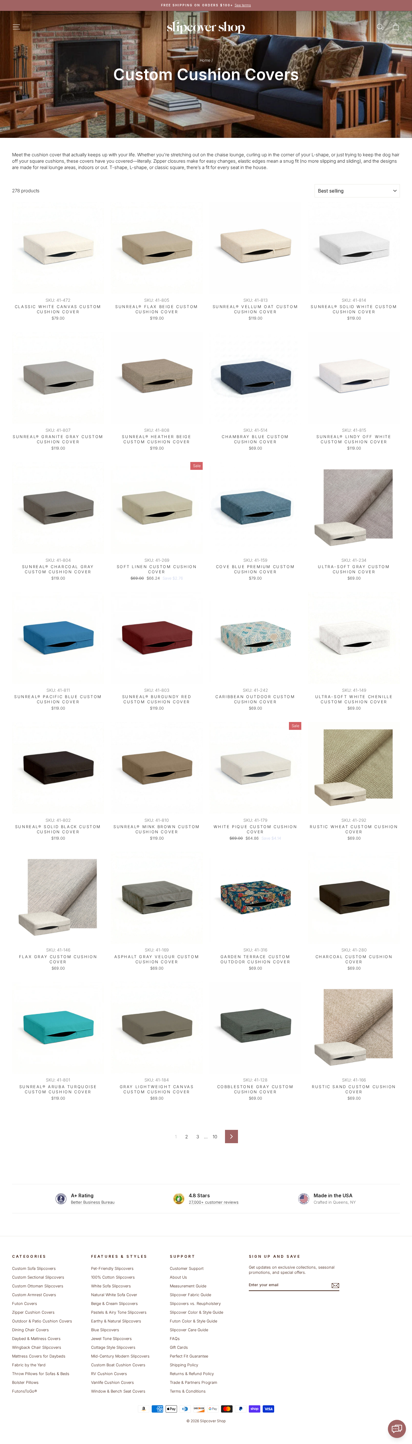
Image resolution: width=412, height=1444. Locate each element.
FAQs (175, 1338)
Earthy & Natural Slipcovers (116, 1321)
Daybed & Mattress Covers (36, 1338)
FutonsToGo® (24, 1391)
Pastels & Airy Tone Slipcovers (119, 1312)
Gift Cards (179, 1347)
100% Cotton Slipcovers (113, 1277)
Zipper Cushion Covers (33, 1312)
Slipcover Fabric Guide (190, 1295)
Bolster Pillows (25, 1382)
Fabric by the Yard (29, 1365)
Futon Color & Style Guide (193, 1321)
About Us (178, 1277)
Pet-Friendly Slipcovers (112, 1268)
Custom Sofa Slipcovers (34, 1268)
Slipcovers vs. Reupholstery (195, 1303)
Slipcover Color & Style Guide (196, 1312)
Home (205, 60)
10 (215, 1137)
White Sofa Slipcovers (111, 1286)
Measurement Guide (188, 1286)
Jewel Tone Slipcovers (111, 1338)
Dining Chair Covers (30, 1330)
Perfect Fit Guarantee (189, 1356)
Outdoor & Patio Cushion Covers (42, 1321)
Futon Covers (24, 1303)
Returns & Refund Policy (192, 1373)
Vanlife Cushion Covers (112, 1382)
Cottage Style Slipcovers (113, 1347)
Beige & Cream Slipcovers (114, 1303)
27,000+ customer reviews (214, 1202)
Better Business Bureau (93, 1202)
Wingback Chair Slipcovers (36, 1347)
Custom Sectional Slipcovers (38, 1277)
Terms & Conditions (188, 1391)
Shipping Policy (184, 1365)
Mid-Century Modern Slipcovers (120, 1356)
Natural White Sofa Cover (114, 1295)
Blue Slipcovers (105, 1330)
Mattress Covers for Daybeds (38, 1356)
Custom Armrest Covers (34, 1295)
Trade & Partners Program (193, 1382)
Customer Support (187, 1268)
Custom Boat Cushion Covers (118, 1365)
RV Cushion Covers (109, 1373)
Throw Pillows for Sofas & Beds (40, 1373)
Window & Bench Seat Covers (118, 1391)
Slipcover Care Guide (189, 1330)
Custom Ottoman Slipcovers (37, 1286)
